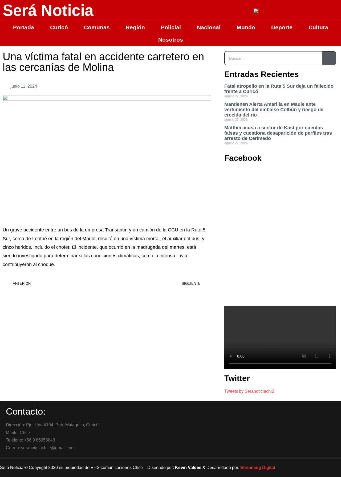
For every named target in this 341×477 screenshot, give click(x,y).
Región (135, 27)
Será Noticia (48, 10)
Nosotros (170, 40)
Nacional (209, 27)
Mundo (246, 27)
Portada (23, 27)
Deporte (282, 27)
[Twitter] (308, 467)
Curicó (59, 27)
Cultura (318, 27)
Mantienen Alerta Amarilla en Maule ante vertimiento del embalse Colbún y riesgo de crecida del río (273, 110)
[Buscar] (329, 58)
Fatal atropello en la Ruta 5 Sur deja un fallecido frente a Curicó (279, 88)
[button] (173, 87)
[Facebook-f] (294, 467)
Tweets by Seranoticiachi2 (249, 391)
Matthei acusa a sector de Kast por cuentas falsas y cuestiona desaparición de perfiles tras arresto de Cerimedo (278, 133)
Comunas (97, 27)
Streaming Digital (257, 467)
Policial (171, 27)
